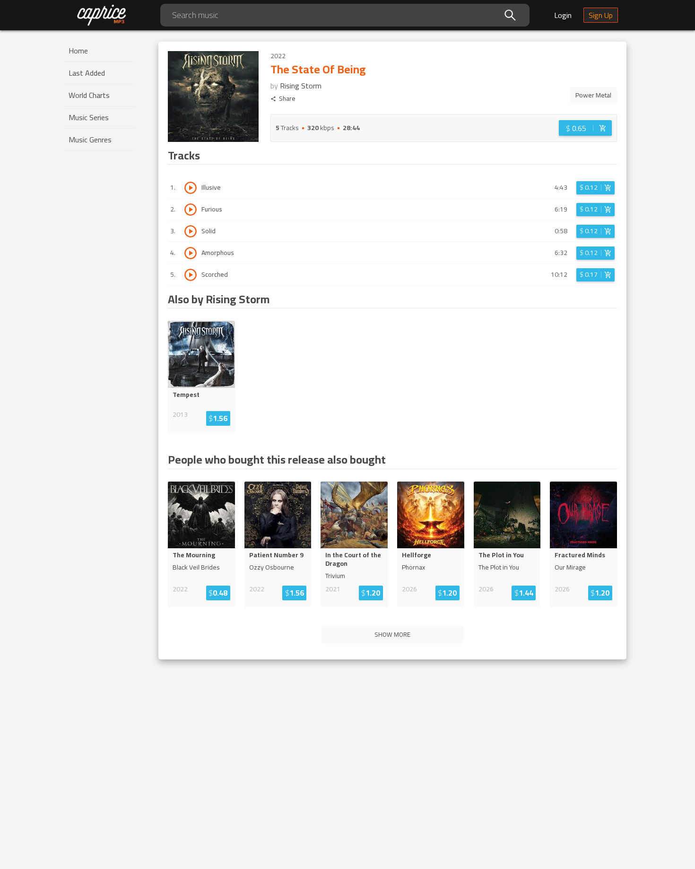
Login (563, 15)
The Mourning (194, 555)
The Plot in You (501, 555)
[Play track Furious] (190, 209)
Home (78, 51)
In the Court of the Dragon (353, 559)
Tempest (186, 394)
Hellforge (416, 555)
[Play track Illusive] (190, 187)
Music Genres (90, 139)
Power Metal (593, 95)
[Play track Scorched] (190, 274)
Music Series (89, 117)
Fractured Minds (580, 555)
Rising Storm (300, 86)
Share (287, 99)
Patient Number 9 (276, 555)
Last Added (87, 73)
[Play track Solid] (190, 231)
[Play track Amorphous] (190, 253)
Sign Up (601, 15)
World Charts (89, 95)
